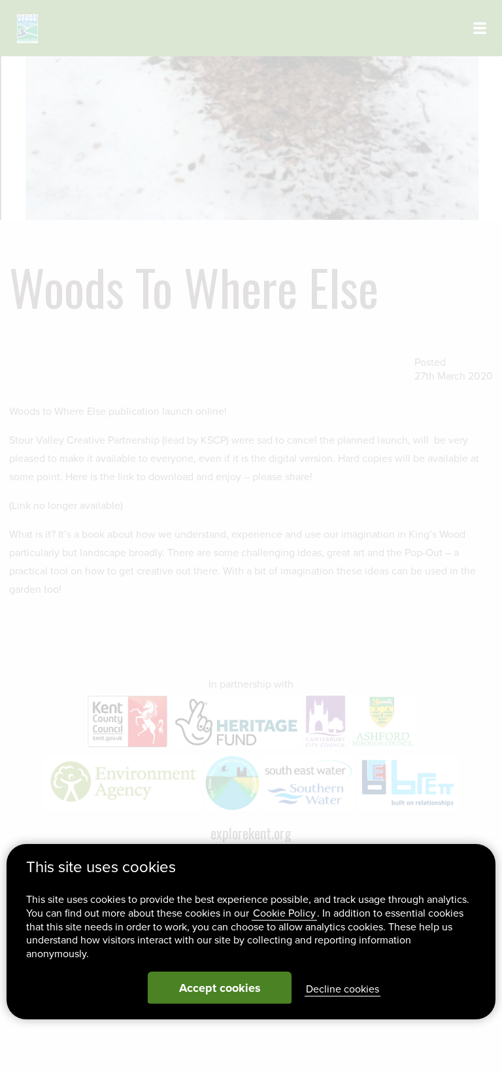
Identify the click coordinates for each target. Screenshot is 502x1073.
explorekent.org (251, 833)
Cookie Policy (284, 913)
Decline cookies (342, 989)
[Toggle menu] (480, 28)
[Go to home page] (27, 28)
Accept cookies (220, 988)
